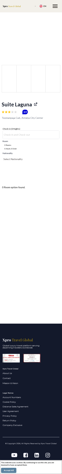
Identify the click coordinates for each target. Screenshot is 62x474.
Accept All (9, 470)
